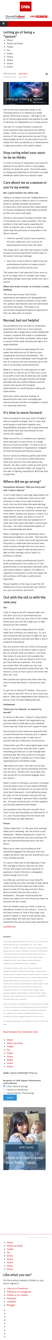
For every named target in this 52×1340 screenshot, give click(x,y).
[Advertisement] (26, 1201)
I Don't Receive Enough (17, 1086)
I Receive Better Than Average (20, 1093)
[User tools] (47, 74)
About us (33, 1237)
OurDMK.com (9, 926)
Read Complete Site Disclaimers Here (20, 1031)
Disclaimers (44, 1237)
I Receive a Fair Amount (17, 1089)
